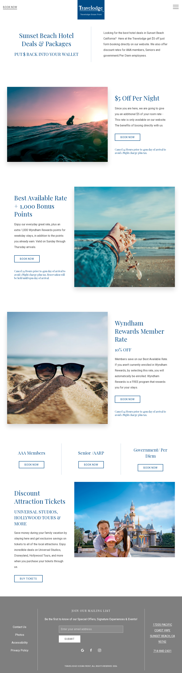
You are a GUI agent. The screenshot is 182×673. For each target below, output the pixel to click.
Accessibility (20, 642)
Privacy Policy (19, 650)
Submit (70, 639)
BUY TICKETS (28, 578)
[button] (176, 7)
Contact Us (19, 627)
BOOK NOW (128, 137)
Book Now (10, 7)
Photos (19, 634)
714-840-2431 (162, 651)
